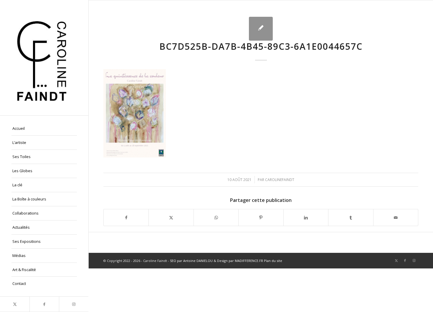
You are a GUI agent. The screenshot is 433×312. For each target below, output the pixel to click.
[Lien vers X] (14, 304)
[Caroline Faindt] (44, 58)
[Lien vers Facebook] (44, 304)
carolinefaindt (279, 179)
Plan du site (273, 260)
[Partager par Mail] (395, 217)
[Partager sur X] (171, 217)
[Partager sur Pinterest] (261, 217)
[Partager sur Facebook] (126, 217)
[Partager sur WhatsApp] (216, 217)
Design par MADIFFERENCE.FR (240, 260)
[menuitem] (44, 129)
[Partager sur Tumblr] (350, 217)
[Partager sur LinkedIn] (306, 217)
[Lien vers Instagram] (73, 304)
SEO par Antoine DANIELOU (191, 260)
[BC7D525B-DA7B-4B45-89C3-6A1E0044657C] (261, 29)
